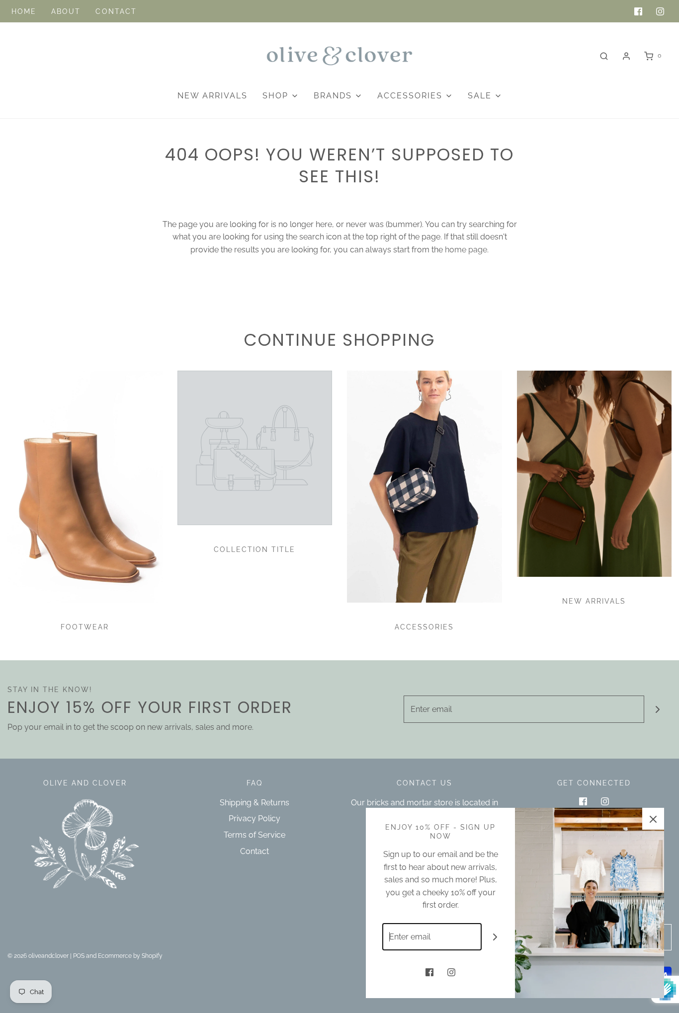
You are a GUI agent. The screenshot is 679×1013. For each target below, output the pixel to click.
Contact (116, 11)
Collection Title (254, 549)
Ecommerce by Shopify (130, 955)
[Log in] (626, 56)
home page (466, 249)
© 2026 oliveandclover (38, 955)
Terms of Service (254, 835)
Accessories (424, 627)
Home (23, 11)
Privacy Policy (254, 818)
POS (79, 955)
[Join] (658, 709)
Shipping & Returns (254, 802)
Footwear (85, 627)
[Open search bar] (604, 56)
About (66, 11)
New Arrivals (212, 95)
